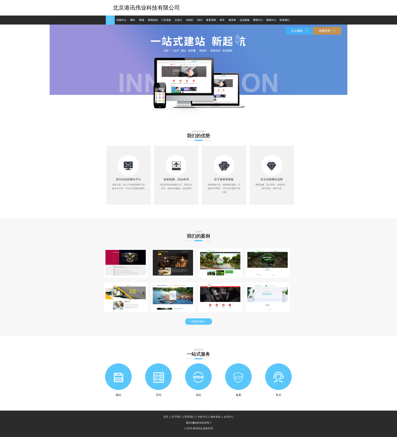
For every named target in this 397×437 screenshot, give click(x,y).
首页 (110, 20)
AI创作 (189, 20)
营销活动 (153, 20)
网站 (132, 20)
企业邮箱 (245, 20)
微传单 (232, 20)
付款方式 (202, 416)
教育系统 (211, 20)
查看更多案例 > (198, 321)
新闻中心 (271, 20)
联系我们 (285, 20)
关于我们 (176, 416)
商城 (141, 20)
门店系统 (166, 20)
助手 (222, 20)
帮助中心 (258, 20)
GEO (199, 20)
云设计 (178, 20)
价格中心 (121, 20)
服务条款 (216, 416)
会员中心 (229, 416)
